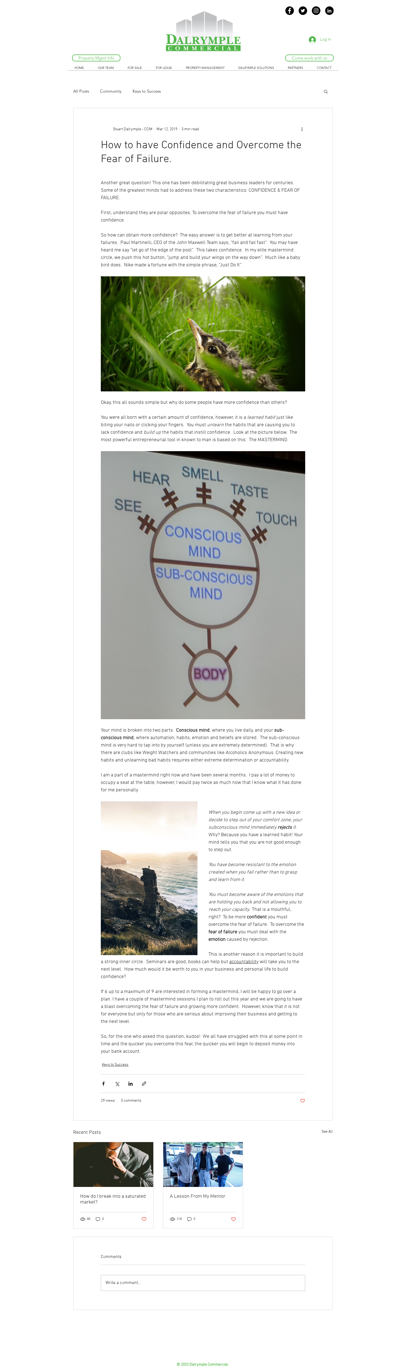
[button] (325, 91)
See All (327, 1131)
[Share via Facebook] (103, 1083)
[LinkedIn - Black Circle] (329, 10)
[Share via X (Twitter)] (117, 1083)
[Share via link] (144, 1083)
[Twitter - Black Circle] (303, 10)
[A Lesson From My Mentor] (203, 1164)
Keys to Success (147, 91)
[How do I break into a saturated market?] (113, 1164)
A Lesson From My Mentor (197, 1196)
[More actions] (302, 129)
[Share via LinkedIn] (130, 1083)
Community (111, 91)
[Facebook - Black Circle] (289, 10)
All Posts (81, 91)
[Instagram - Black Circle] (316, 10)
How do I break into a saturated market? (113, 1199)
